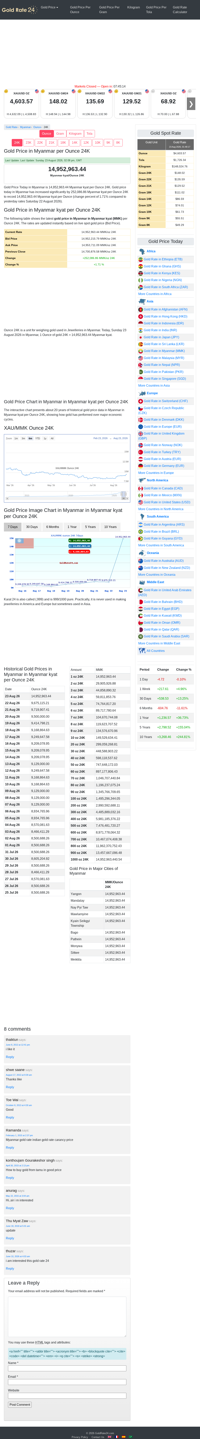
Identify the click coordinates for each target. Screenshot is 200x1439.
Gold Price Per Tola (156, 10)
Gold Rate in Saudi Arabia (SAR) (166, 636)
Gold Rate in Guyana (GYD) (162, 538)
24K (17, 142)
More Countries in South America (161, 545)
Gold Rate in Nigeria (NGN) (162, 280)
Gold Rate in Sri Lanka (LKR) (163, 344)
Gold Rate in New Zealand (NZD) (166, 567)
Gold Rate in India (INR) (160, 330)
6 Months (52, 527)
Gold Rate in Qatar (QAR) (161, 629)
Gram (60, 133)
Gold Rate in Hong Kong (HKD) (165, 316)
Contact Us (98, 1437)
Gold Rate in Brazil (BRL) (161, 531)
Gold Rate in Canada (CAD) (163, 488)
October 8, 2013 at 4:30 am (19, 1105)
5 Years (90, 527)
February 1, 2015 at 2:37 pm (19, 1135)
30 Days (32, 527)
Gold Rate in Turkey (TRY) (161, 452)
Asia (149, 301)
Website (13, 1390)
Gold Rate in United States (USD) (166, 502)
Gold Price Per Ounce (80, 10)
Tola (89, 133)
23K (28, 142)
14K (75, 142)
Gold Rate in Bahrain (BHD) (162, 602)
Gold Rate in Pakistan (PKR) (163, 372)
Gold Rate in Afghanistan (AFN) (165, 309)
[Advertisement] (100, 54)
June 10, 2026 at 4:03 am (18, 1256)
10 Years (110, 527)
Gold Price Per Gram (109, 10)
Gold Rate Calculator (180, 10)
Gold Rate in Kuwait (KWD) (162, 615)
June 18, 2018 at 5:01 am (18, 1226)
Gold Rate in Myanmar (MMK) (164, 351)
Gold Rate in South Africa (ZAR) (165, 287)
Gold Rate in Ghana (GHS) (162, 266)
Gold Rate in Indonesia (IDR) (163, 323)
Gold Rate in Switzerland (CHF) (165, 401)
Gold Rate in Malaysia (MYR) (163, 358)
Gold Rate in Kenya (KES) (161, 273)
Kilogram (133, 7)
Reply (10, 1057)
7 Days (13, 527)
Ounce (46, 133)
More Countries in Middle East (159, 643)
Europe (152, 393)
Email (13, 1376)
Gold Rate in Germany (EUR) (163, 465)
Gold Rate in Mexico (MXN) (162, 495)
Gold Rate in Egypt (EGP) (161, 608)
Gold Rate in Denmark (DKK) (163, 419)
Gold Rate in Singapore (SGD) (164, 378)
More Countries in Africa (154, 294)
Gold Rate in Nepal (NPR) (161, 364)
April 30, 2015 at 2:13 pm (17, 1165)
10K (98, 142)
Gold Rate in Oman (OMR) (161, 622)
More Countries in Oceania (156, 574)
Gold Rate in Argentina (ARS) (164, 524)
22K (40, 142)
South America (157, 516)
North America (157, 480)
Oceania (152, 553)
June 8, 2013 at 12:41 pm (18, 1045)
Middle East (155, 582)
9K (108, 142)
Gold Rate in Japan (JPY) (161, 337)
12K (86, 142)
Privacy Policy (80, 1437)
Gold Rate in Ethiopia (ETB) (162, 259)
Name (13, 1363)
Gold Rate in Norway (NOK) (162, 445)
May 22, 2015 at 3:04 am (17, 1196)
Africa (150, 251)
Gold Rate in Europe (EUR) (162, 426)
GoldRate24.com (104, 1433)
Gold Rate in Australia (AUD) (163, 560)
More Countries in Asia (154, 385)
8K (118, 142)
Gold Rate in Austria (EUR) (162, 459)
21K (51, 142)
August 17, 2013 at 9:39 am (19, 1075)
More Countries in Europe (156, 473)
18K (63, 142)
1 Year (72, 527)
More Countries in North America (160, 509)
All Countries (155, 650)
